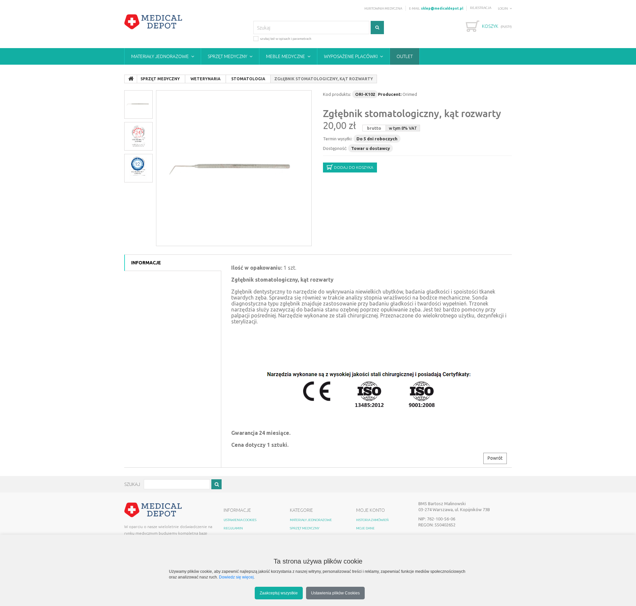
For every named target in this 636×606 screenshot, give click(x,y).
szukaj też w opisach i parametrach (285, 38)
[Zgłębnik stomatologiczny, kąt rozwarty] (234, 168)
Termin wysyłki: (337, 138)
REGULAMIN (233, 528)
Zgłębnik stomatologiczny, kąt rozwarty (412, 113)
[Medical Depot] (153, 22)
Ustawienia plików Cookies (335, 593)
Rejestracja (480, 8)
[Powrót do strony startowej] (131, 79)
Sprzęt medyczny (227, 56)
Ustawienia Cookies (240, 520)
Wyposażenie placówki (351, 56)
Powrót (495, 458)
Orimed (409, 94)
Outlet (405, 56)
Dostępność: (335, 148)
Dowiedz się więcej (236, 577)
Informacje (146, 262)
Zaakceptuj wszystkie (279, 593)
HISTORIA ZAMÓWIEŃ (372, 520)
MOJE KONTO (370, 510)
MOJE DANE (365, 528)
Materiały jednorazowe (160, 56)
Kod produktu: (337, 94)
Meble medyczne (285, 56)
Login (503, 8)
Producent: (389, 94)
